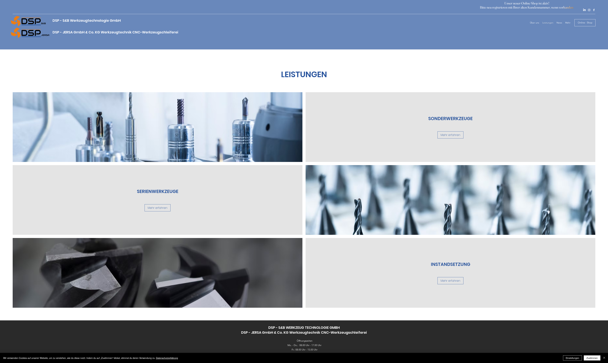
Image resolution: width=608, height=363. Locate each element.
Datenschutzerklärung (167, 358)
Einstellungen (572, 358)
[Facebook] (593, 10)
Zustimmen (592, 358)
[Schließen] (604, 357)
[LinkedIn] (584, 10)
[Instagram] (589, 10)
